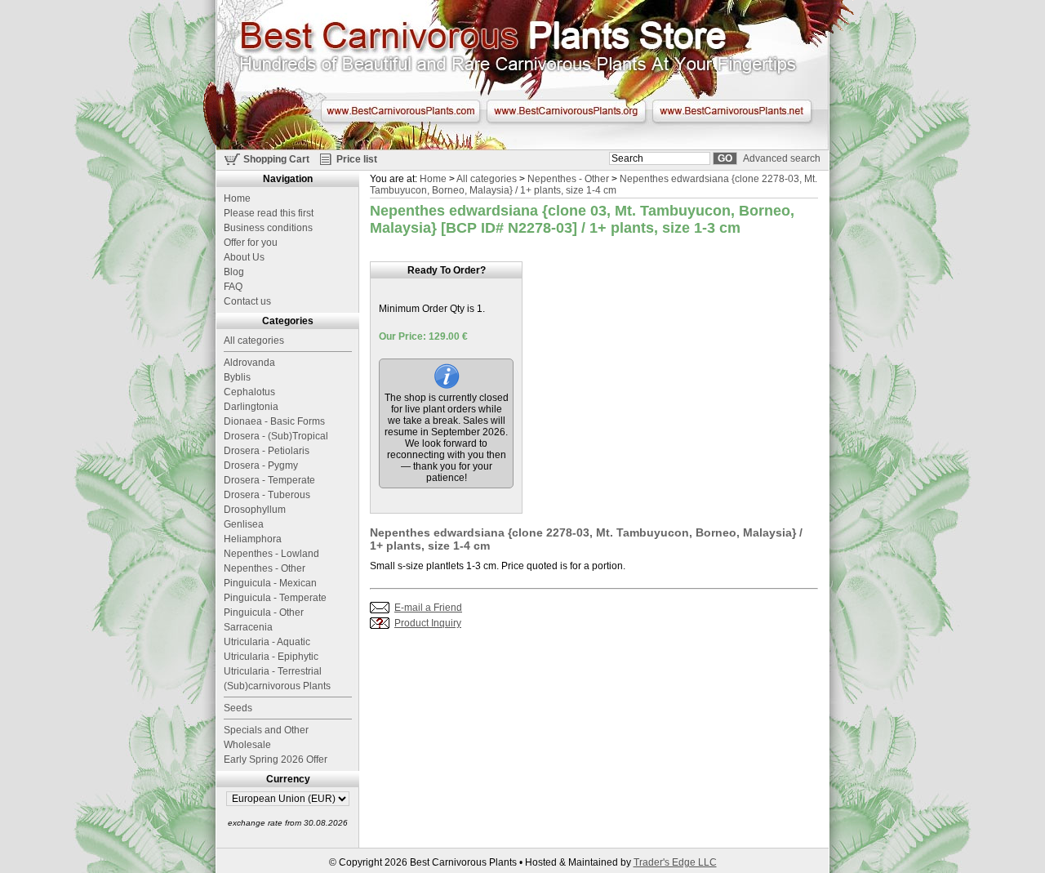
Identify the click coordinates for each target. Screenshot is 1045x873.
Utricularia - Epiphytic (271, 656)
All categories (486, 179)
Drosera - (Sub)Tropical (276, 436)
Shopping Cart (276, 159)
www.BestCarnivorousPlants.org (566, 111)
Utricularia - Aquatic (267, 642)
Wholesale (247, 745)
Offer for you (251, 242)
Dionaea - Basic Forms (274, 421)
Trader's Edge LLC (675, 862)
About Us (244, 257)
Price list (356, 159)
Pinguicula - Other (264, 612)
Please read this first (269, 213)
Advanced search (781, 158)
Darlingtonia (251, 406)
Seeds (238, 708)
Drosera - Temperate (269, 480)
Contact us (247, 301)
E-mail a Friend (428, 607)
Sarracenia (248, 627)
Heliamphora (253, 539)
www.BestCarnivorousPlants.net (732, 111)
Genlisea (244, 524)
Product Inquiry (427, 623)
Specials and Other (266, 730)
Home (433, 179)
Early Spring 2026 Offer (275, 759)
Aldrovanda (249, 362)
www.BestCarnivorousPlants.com (400, 111)
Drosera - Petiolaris (266, 451)
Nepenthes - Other (568, 179)
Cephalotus (249, 392)
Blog (234, 272)
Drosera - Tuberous (267, 495)
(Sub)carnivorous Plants (277, 686)
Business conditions (268, 228)
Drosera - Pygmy (261, 465)
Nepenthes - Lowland (271, 553)
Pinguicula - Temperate (275, 598)
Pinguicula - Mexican (270, 583)
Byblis (237, 377)
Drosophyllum (255, 509)
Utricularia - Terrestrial (273, 671)
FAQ (233, 286)
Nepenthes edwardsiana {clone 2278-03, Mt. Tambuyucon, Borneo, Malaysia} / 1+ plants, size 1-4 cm (593, 184)
